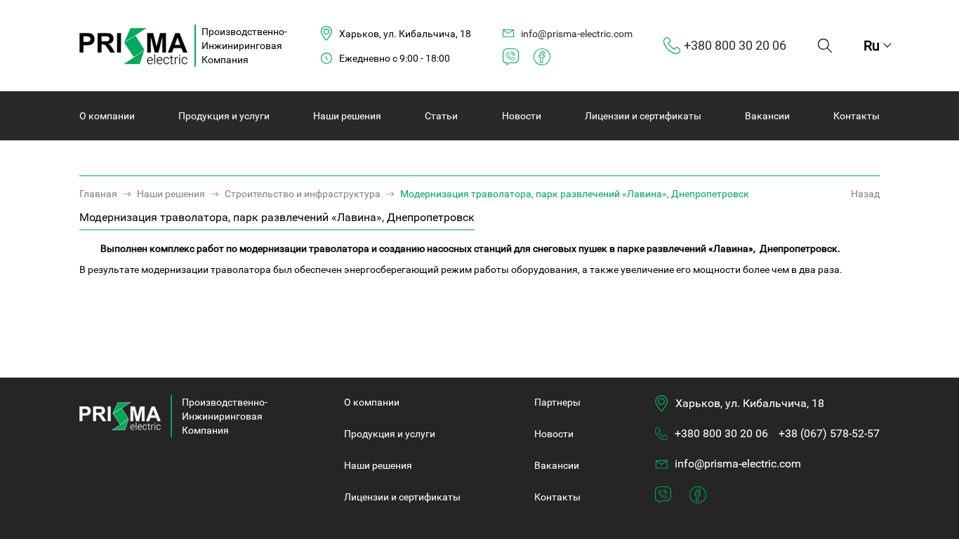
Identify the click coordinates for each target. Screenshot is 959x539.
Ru (872, 45)
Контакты (856, 115)
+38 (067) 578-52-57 (829, 433)
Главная (98, 193)
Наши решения (347, 115)
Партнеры (557, 402)
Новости (521, 115)
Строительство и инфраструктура (303, 193)
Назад (865, 193)
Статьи (441, 115)
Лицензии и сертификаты (643, 115)
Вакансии (767, 115)
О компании (107, 115)
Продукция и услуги (224, 115)
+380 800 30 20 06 (721, 433)
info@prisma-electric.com (738, 463)
